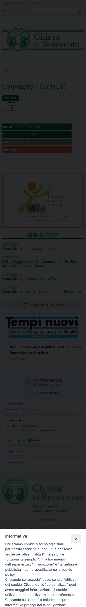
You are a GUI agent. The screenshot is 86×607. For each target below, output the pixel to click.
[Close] (76, 538)
